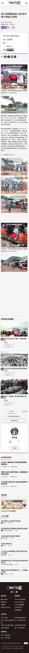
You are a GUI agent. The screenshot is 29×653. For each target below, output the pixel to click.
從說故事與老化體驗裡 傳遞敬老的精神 (14, 528)
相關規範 (3, 602)
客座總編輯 (18, 610)
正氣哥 (5, 538)
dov (5, 523)
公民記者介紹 (18, 607)
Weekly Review (5, 607)
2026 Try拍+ (4, 618)
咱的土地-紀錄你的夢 (7, 625)
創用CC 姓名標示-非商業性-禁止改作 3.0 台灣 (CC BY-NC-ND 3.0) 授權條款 (10, 50)
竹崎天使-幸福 (7, 530)
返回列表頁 (14, 420)
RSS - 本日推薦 (5, 638)
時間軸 (3, 605)
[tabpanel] (14, 416)
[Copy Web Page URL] (15, 57)
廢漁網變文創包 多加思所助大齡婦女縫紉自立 (14, 561)
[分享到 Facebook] (5, 57)
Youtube (17, 592)
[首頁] (14, 3)
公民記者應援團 (19, 605)
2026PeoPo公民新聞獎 (8, 511)
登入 (19, 416)
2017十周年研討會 (20, 620)
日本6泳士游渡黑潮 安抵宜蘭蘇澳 (15, 368)
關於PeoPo (4, 599)
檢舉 (13, 27)
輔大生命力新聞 (8, 564)
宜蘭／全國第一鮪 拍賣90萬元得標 (15, 397)
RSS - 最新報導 (5, 635)
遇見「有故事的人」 (20, 628)
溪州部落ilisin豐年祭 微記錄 (10, 521)
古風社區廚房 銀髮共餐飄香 (10, 536)
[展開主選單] (2, 3)
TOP (26, 643)
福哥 (5, 555)
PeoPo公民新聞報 (20, 599)
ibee (5, 545)
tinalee (5, 574)
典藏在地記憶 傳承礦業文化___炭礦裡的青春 (14, 571)
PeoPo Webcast (19, 602)
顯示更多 (8, 46)
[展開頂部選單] (26, 3)
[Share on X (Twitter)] (8, 57)
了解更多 (14, 448)
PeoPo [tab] (11, 411)
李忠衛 (6, 343)
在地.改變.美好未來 (20, 625)
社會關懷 (9, 39)
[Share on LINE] (12, 57)
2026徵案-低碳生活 (20, 618)
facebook (12, 592)
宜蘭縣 (12, 36)
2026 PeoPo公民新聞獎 (7, 621)
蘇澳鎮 (17, 36)
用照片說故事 (5, 628)
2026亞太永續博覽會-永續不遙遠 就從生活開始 (14, 552)
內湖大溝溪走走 (6, 544)
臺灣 (7, 36)
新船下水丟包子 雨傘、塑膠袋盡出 (15, 340)
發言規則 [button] (24, 411)
